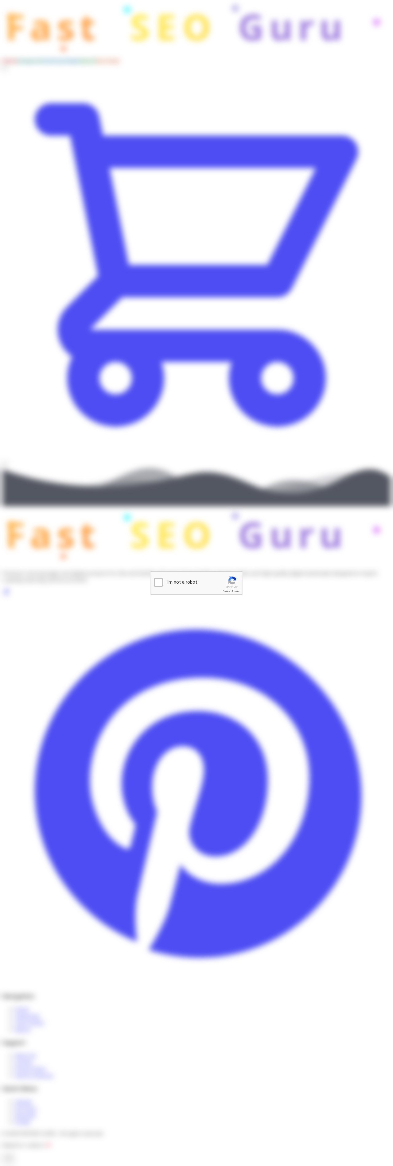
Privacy (226, 591)
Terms (235, 591)
